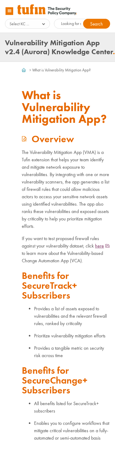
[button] (96, 24)
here (99, 246)
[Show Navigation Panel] (9, 11)
